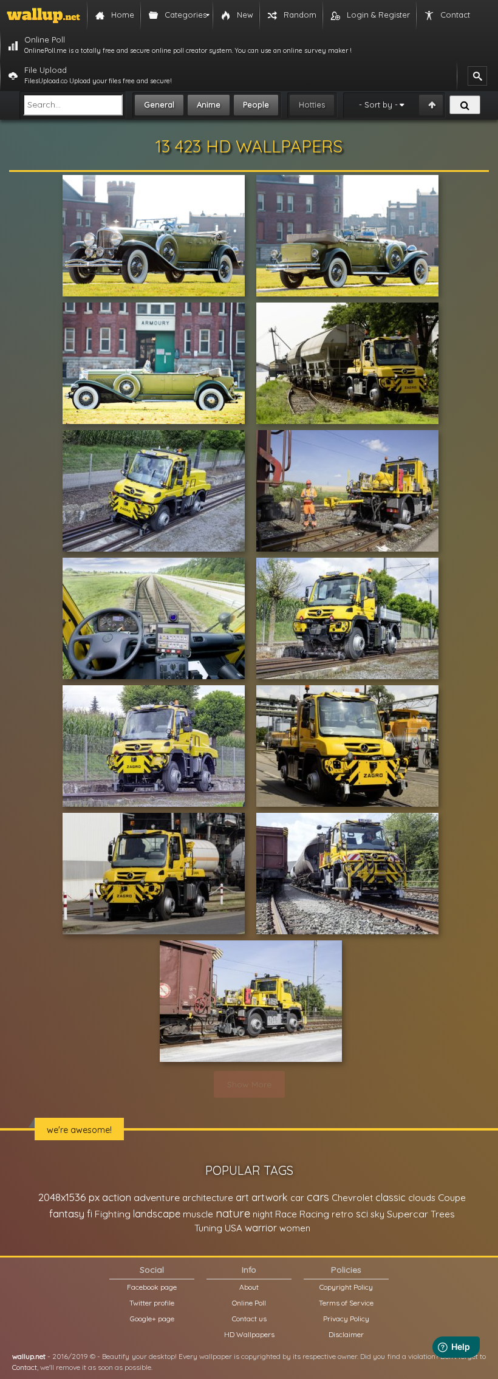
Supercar (407, 1214)
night (263, 1214)
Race (286, 1214)
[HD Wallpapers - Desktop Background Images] (43, 15)
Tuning (208, 1228)
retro (342, 1214)
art (242, 1197)
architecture (207, 1197)
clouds (421, 1197)
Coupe (452, 1197)
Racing (314, 1214)
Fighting (113, 1214)
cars (318, 1197)
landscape (156, 1214)
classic (390, 1197)
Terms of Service (346, 1302)
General (159, 104)
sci (362, 1214)
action (116, 1197)
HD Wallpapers (249, 1334)
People (256, 104)
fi (89, 1214)
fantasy (66, 1213)
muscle (198, 1214)
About (249, 1287)
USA (233, 1228)
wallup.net (29, 1356)
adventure (157, 1197)
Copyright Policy (346, 1287)
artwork (269, 1197)
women (294, 1228)
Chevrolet (352, 1197)
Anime (208, 104)
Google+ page (152, 1318)
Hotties (312, 104)
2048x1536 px (69, 1197)
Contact (24, 1367)
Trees (443, 1214)
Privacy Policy (346, 1318)
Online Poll (249, 1302)
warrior (261, 1228)
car (297, 1197)
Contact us (249, 1318)
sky (377, 1214)
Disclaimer (346, 1334)
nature (233, 1213)
